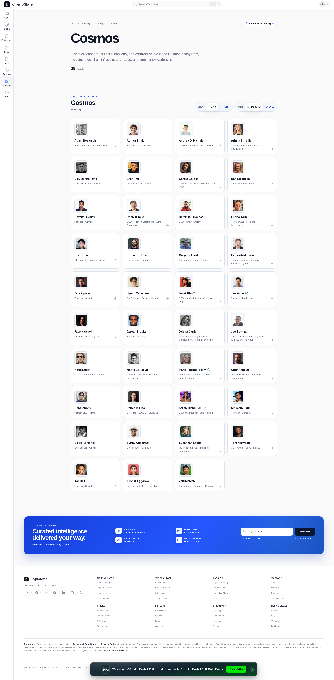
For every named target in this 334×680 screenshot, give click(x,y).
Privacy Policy (108, 644)
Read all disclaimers (113, 650)
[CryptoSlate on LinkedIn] (63, 592)
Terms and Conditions (84, 644)
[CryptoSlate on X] (28, 592)
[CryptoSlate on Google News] (37, 592)
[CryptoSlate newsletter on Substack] (45, 592)
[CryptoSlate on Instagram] (72, 592)
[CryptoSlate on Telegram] (54, 592)
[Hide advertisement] (252, 669)
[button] (6, 94)
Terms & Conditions (72, 667)
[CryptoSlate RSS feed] (81, 592)
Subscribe (305, 531)
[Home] (72, 24)
